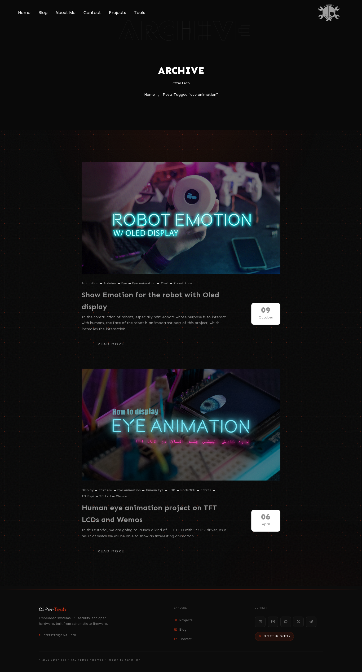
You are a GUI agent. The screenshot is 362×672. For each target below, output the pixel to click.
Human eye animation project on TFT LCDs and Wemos (149, 513)
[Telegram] (311, 622)
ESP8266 (105, 490)
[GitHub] (285, 622)
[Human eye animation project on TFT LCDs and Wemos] (181, 425)
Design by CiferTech (124, 659)
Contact (92, 13)
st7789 (206, 490)
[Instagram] (260, 622)
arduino (110, 283)
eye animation (144, 283)
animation (90, 283)
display (88, 490)
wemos (121, 496)
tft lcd (105, 496)
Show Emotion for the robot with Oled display (150, 300)
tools (139, 13)
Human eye (155, 490)
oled (164, 283)
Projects (117, 13)
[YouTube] (273, 622)
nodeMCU (187, 490)
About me (65, 13)
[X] (298, 622)
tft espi (88, 496)
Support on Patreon (277, 636)
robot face (183, 283)
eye (124, 283)
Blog (42, 13)
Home (24, 13)
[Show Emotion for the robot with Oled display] (181, 218)
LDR (172, 490)
